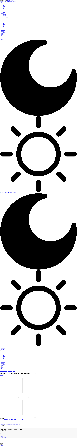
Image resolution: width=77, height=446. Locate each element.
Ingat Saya (2, 443)
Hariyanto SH (1, 375)
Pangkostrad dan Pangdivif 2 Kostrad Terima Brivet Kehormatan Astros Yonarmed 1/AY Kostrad (10, 424)
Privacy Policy (8, 0)
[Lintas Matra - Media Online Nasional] (8, 1)
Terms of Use (12, 0)
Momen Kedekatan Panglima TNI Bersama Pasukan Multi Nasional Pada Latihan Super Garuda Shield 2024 (11, 419)
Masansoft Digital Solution (10, 37)
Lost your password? (2, 445)
